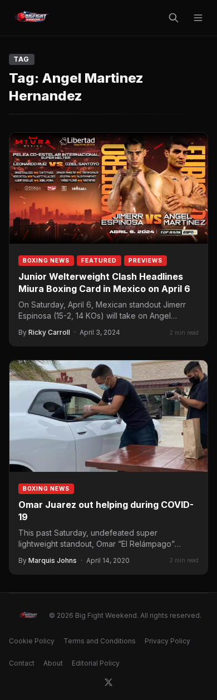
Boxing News (46, 260)
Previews (145, 260)
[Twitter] (108, 682)
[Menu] (198, 18)
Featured (99, 260)
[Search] (174, 18)
